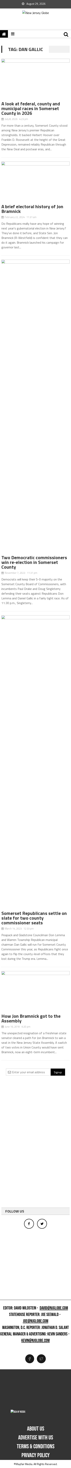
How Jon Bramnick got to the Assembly (31, 1018)
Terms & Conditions (35, 1446)
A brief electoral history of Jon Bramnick (32, 209)
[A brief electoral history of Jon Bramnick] (35, 183)
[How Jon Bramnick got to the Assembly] (35, 992)
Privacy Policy (35, 1455)
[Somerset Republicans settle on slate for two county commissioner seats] (35, 763)
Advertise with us (35, 1437)
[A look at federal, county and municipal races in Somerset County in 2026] (35, 80)
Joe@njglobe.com (35, 1321)
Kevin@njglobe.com (35, 1341)
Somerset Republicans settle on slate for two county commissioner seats (34, 918)
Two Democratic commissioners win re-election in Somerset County (34, 562)
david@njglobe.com (54, 1308)
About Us (35, 1428)
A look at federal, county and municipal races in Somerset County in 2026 (30, 108)
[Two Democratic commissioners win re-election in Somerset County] (35, 407)
